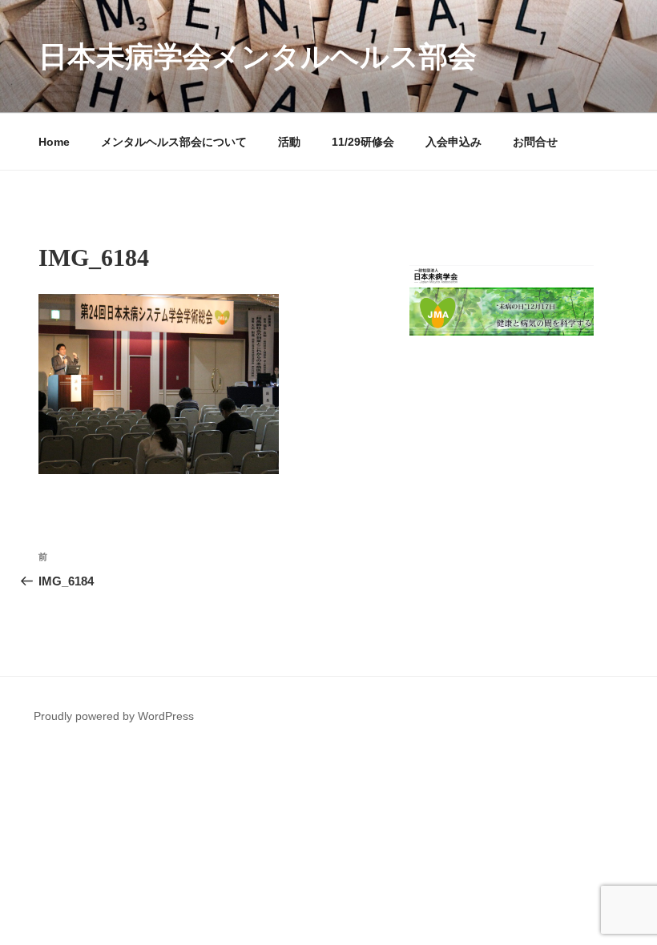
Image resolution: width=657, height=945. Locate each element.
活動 (289, 141)
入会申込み (453, 141)
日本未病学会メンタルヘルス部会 (257, 56)
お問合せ (535, 141)
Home (54, 141)
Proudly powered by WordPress (114, 716)
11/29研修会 (363, 141)
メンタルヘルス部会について (174, 141)
